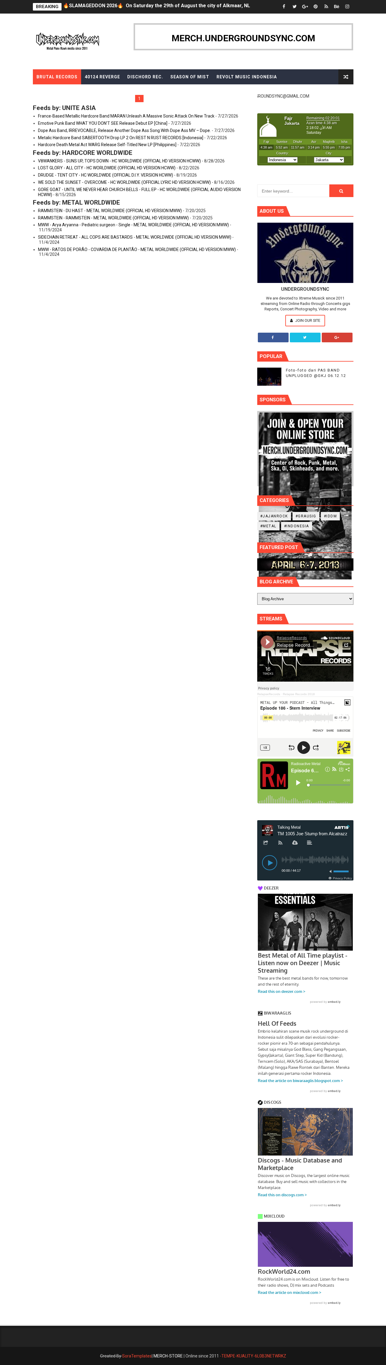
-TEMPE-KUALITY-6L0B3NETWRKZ (253, 1356)
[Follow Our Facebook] (273, 337)
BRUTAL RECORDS (57, 76)
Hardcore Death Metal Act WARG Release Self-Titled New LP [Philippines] (107, 144)
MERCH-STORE (168, 1356)
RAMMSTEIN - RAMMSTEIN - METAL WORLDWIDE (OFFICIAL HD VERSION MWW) (113, 217)
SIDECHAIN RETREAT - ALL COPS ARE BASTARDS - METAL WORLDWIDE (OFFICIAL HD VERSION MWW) (134, 237)
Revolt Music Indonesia (247, 76)
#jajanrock (274, 516)
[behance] (336, 7)
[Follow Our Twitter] (305, 337)
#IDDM (330, 516)
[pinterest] (315, 7)
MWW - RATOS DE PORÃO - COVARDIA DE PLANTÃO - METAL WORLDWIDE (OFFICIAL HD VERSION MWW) (137, 249)
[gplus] (305, 7)
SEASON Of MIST (189, 76)
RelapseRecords (268, 694)
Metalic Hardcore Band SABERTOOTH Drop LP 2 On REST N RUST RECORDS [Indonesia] (120, 137)
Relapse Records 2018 (299, 694)
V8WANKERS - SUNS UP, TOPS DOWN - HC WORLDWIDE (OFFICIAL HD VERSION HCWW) (119, 160)
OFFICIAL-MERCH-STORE (64, 91)
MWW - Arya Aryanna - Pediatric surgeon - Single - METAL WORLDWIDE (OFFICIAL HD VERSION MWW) (133, 224)
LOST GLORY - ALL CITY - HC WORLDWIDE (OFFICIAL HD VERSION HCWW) (107, 167)
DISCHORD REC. (145, 76)
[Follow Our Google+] (337, 337)
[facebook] (284, 7)
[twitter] (294, 7)
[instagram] (347, 7)
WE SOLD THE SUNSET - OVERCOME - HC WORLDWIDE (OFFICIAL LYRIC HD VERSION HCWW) (124, 182)
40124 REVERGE (102, 76)
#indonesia (296, 526)
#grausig (306, 516)
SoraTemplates (137, 1356)
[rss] (326, 7)
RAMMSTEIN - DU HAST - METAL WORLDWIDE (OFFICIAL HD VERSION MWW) (110, 210)
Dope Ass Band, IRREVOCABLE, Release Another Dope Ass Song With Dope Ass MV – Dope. (124, 130)
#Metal (268, 526)
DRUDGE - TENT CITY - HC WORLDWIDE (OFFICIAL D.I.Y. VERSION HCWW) (105, 175)
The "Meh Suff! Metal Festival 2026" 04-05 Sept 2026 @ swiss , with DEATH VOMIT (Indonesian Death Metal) (185, 7)
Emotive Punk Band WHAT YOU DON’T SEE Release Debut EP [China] (102, 123)
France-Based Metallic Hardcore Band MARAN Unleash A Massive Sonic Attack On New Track (126, 116)
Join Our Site (307, 320)
